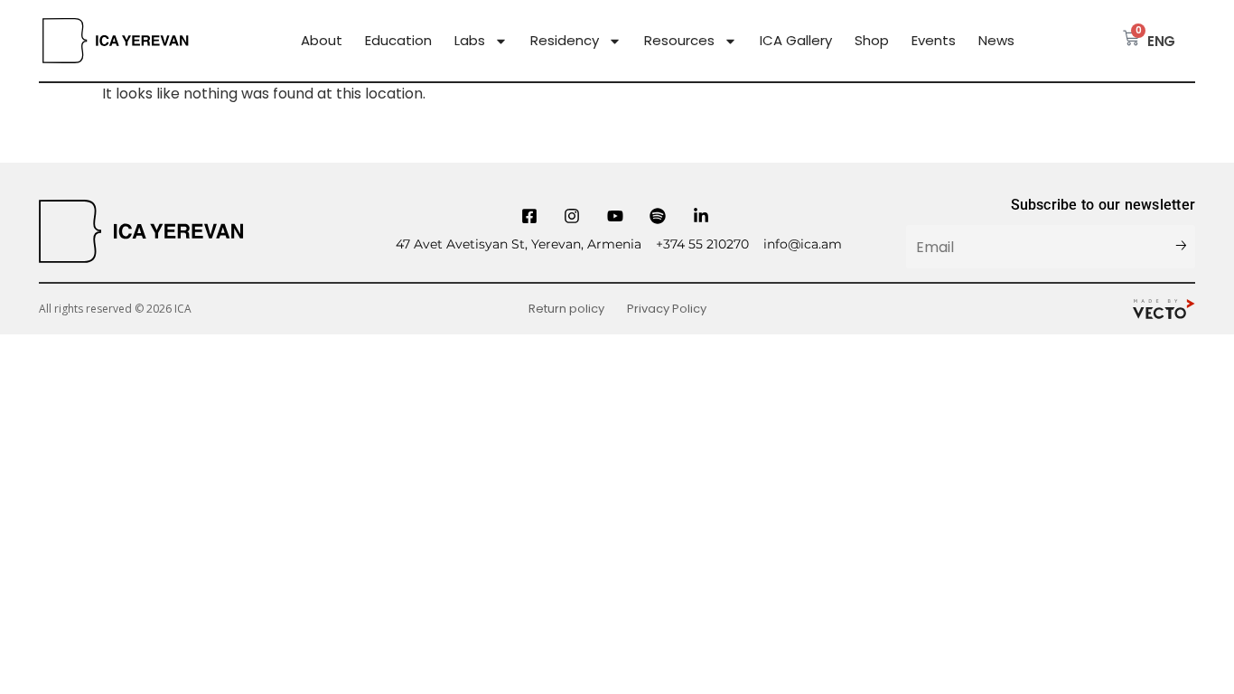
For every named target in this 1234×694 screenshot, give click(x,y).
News (996, 41)
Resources (679, 41)
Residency (564, 41)
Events (933, 41)
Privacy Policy (666, 308)
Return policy (566, 308)
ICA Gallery (796, 41)
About (321, 41)
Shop (872, 41)
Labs (469, 41)
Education (398, 41)
